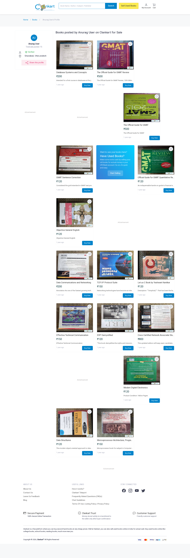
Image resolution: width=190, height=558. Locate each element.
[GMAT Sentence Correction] (74, 160)
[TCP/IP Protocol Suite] (115, 265)
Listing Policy (90, 504)
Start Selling (115, 173)
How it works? (78, 489)
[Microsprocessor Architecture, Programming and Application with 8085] (115, 422)
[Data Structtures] (74, 422)
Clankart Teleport (79, 492)
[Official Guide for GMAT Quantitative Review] (156, 160)
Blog (25, 500)
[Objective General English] (74, 212)
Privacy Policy (103, 504)
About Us (27, 489)
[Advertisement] (44, 112)
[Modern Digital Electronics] (142, 370)
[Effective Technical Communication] (74, 317)
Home (25, 20)
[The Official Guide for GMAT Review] (115, 54)
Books (34, 20)
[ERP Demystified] (115, 317)
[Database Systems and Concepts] (74, 54)
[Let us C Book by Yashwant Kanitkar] (156, 265)
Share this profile (36, 62)
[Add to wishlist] (89, 44)
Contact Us (28, 492)
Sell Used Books (128, 6)
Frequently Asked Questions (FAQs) (87, 496)
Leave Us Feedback (31, 496)
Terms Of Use (78, 504)
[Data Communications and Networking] (74, 265)
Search (111, 6)
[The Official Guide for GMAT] (142, 107)
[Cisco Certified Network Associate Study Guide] (156, 317)
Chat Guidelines (78, 500)
